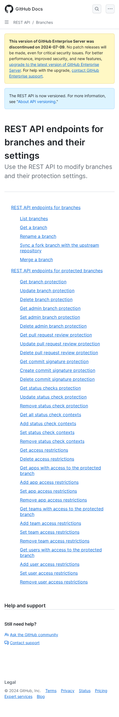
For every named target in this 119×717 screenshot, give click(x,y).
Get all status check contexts (50, 414)
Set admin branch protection (50, 317)
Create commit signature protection (57, 370)
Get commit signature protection (54, 361)
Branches (44, 22)
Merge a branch (36, 259)
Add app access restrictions (49, 482)
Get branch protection (43, 281)
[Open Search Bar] (96, 8)
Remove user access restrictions (54, 582)
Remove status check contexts (52, 441)
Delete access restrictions (47, 459)
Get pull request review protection (56, 335)
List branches (34, 218)
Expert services (18, 696)
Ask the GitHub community (34, 634)
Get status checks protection (50, 388)
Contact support (25, 642)
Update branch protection (47, 290)
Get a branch (33, 227)
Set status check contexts (47, 432)
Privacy (67, 690)
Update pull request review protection (60, 343)
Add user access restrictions (49, 564)
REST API (21, 22)
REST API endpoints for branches (46, 207)
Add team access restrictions (50, 523)
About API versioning (37, 101)
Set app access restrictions (48, 491)
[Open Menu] (110, 8)
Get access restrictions (44, 450)
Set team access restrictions (49, 532)
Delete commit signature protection (57, 379)
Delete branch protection (46, 299)
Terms (50, 690)
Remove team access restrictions (54, 541)
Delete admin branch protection (53, 326)
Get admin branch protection (50, 308)
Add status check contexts (48, 423)
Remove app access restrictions (53, 500)
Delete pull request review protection (59, 352)
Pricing (101, 690)
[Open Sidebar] (6, 22)
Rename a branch (38, 236)
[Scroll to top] (106, 704)
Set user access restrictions (49, 573)
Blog (41, 696)
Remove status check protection (54, 405)
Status (84, 690)
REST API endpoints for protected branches (57, 270)
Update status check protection (53, 397)
